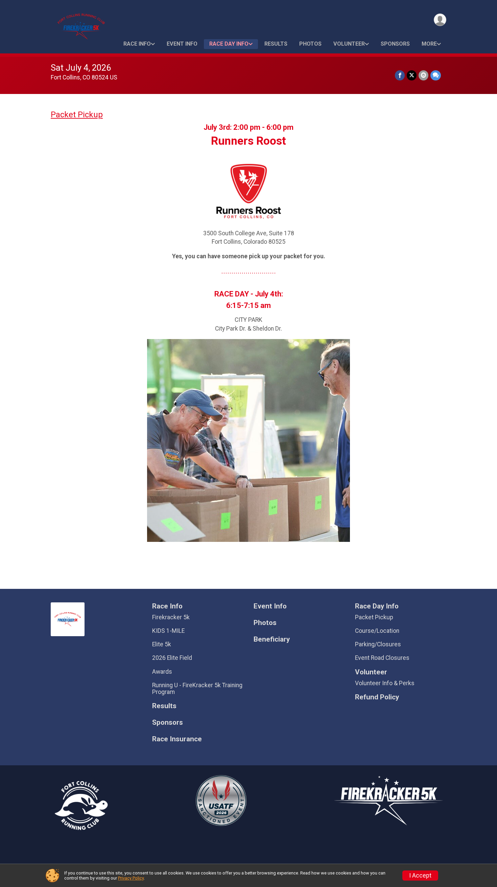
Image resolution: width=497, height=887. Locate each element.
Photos (310, 44)
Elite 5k (161, 644)
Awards (162, 671)
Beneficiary (272, 639)
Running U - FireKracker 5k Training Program (197, 688)
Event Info (182, 44)
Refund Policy (377, 697)
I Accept (420, 875)
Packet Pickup (77, 114)
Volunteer (349, 44)
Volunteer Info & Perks (385, 683)
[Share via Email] (423, 75)
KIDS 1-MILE (168, 630)
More (429, 44)
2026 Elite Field (172, 657)
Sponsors (395, 44)
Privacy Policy (131, 878)
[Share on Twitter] (412, 75)
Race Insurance (177, 739)
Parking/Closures (378, 644)
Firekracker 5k (171, 617)
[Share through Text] (435, 75)
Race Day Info (229, 44)
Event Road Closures (382, 657)
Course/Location (377, 630)
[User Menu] (440, 20)
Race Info (137, 44)
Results (275, 44)
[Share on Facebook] (400, 75)
